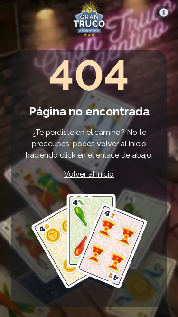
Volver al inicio (89, 174)
